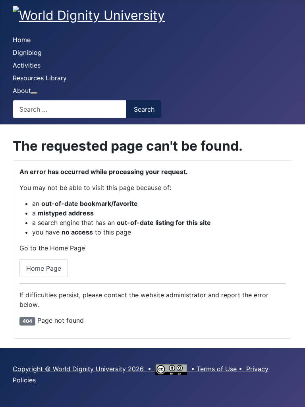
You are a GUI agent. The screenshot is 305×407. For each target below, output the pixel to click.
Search (144, 109)
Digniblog (27, 52)
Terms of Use (217, 369)
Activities (27, 65)
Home (22, 40)
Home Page (43, 268)
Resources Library (40, 78)
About (22, 91)
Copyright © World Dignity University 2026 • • (105, 369)
